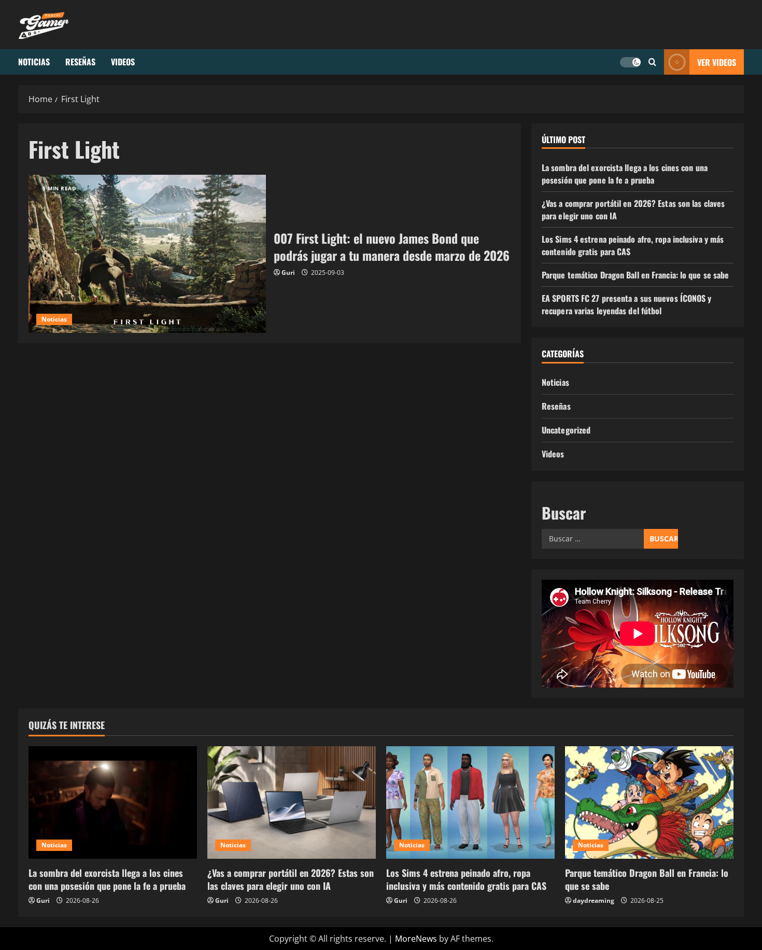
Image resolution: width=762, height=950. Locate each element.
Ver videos (716, 62)
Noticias (34, 61)
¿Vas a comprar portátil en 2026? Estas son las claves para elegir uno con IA (290, 879)
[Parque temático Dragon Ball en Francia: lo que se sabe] (649, 802)
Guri (288, 272)
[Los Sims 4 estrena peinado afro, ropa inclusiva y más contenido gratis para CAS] (470, 802)
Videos (123, 61)
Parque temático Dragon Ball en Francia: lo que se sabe (635, 275)
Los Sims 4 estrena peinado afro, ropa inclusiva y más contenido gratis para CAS (466, 879)
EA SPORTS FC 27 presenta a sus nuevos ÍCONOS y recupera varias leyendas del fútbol (627, 304)
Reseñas (80, 61)
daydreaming (593, 900)
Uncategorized (566, 430)
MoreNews (416, 938)
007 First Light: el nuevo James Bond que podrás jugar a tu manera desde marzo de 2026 (147, 254)
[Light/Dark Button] (630, 62)
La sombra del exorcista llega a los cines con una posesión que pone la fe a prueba (625, 173)
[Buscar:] (593, 539)
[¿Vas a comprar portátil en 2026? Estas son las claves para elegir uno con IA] (291, 802)
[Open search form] (652, 62)
